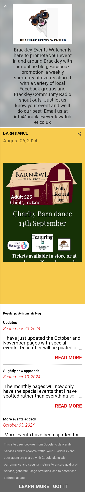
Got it (60, 486)
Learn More (34, 486)
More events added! (19, 419)
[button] (79, 134)
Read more (68, 357)
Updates (10, 322)
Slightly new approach (21, 371)
